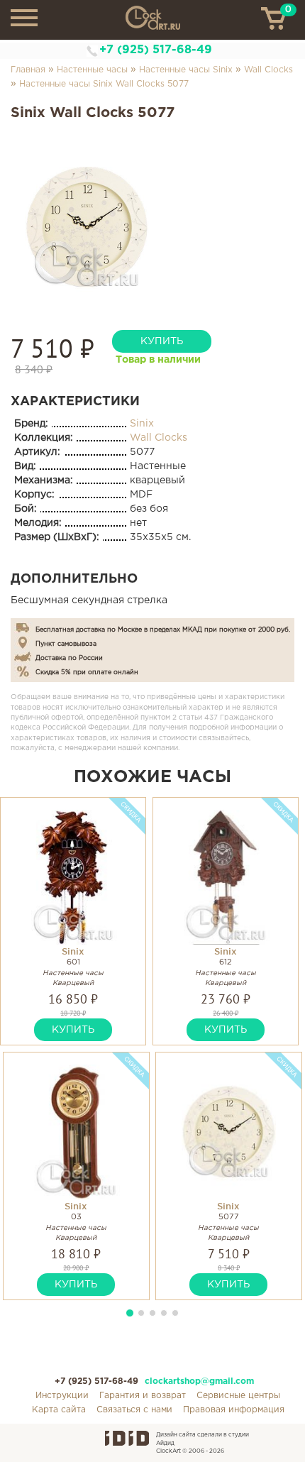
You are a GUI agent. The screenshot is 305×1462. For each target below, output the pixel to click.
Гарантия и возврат (142, 1396)
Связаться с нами (134, 1410)
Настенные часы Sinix (186, 70)
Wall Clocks (268, 70)
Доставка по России (69, 658)
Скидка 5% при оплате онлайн (86, 672)
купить (161, 341)
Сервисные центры (238, 1396)
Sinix (142, 423)
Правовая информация (233, 1410)
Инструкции (62, 1396)
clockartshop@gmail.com (199, 1381)
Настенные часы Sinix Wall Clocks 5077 (104, 84)
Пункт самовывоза (65, 644)
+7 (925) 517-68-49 (155, 50)
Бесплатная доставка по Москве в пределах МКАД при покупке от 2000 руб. (162, 629)
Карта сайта (59, 1410)
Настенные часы (92, 70)
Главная (28, 70)
